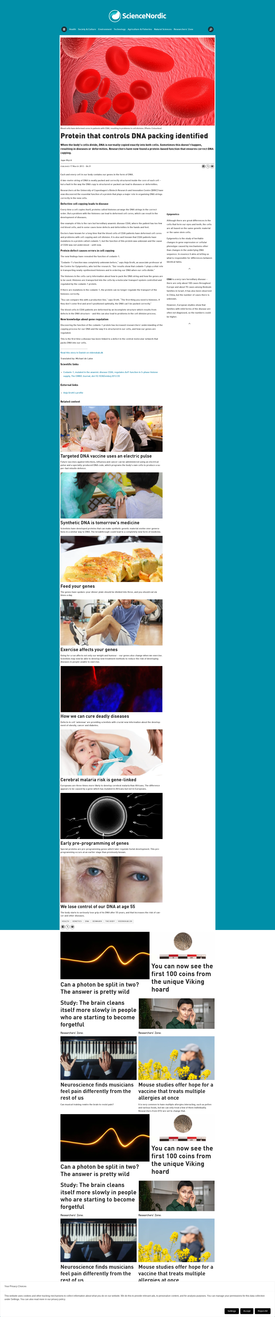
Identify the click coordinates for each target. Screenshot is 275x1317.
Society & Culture (87, 29)
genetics (77, 921)
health (65, 921)
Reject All (263, 1311)
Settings (232, 1311)
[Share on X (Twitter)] (208, 166)
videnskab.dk (125, 921)
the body (110, 921)
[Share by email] (212, 166)
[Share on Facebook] (204, 166)
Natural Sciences (163, 29)
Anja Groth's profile (73, 393)
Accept (246, 1311)
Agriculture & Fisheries (140, 29)
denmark (97, 921)
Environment (105, 29)
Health (72, 29)
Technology (120, 29)
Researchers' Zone (183, 29)
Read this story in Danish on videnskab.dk (81, 353)
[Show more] (189, 268)
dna (87, 921)
